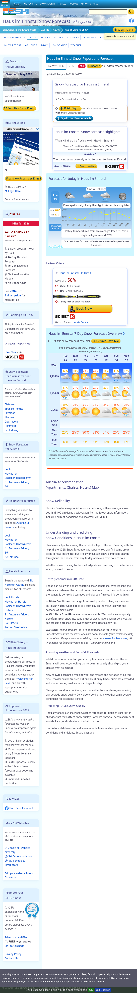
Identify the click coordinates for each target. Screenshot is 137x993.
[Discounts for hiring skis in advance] (14, 356)
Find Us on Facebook (21, 808)
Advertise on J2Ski (16, 937)
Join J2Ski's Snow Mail (106, 341)
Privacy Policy (13, 954)
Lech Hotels (12, 597)
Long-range (59, 45)
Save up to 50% (87, 166)
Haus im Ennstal (15, 37)
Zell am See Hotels (16, 627)
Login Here (14, 191)
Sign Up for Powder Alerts (75, 118)
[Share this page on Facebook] (131, 22)
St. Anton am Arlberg (17, 482)
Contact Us (11, 958)
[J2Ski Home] (16, 14)
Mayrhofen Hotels (15, 601)
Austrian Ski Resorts (17, 525)
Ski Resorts (30, 4)
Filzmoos (10, 413)
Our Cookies (103, 989)
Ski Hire (45, 37)
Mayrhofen (11, 473)
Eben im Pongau (14, 408)
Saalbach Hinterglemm (18, 477)
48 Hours (31, 45)
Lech (8, 469)
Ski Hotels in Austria (19, 582)
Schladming (11, 430)
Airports (86, 4)
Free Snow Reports (23, 178)
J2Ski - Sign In (125, 29)
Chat (96, 4)
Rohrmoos (11, 425)
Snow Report (13, 45)
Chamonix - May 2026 (18, 74)
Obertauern (11, 421)
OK (91, 989)
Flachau (9, 417)
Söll (7, 486)
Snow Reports (47, 4)
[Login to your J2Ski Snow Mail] (21, 145)
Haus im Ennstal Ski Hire (74, 273)
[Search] (131, 11)
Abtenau (10, 404)
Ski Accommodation (20, 856)
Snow (20, 29)
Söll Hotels (11, 623)
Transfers (89, 37)
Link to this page (14, 945)
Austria (45, 29)
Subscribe (94, 66)
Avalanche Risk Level (115, 638)
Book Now (84, 308)
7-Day (44, 45)
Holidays (72, 37)
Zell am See (12, 557)
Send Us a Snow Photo (20, 108)
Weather (76, 45)
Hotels (58, 37)
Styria (56, 29)
